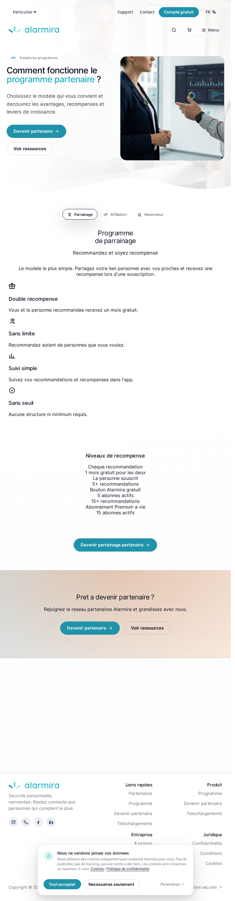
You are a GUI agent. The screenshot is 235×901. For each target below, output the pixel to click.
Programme (140, 803)
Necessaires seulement (111, 884)
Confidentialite (207, 843)
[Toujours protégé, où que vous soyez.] (154, 95)
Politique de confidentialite (128, 869)
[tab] (79, 214)
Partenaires (140, 793)
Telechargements (134, 823)
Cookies (213, 863)
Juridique (212, 834)
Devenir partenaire (133, 813)
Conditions (211, 853)
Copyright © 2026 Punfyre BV (37, 887)
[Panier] (189, 30)
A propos (143, 843)
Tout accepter (62, 884)
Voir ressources (29, 148)
